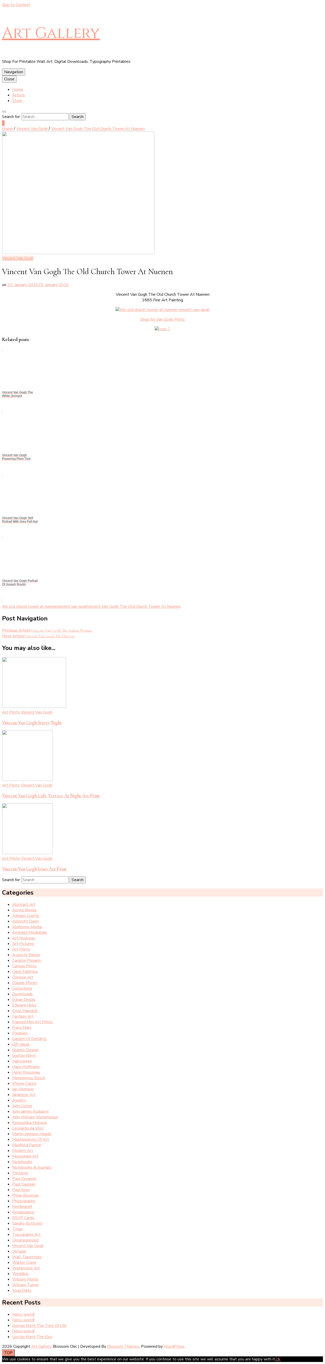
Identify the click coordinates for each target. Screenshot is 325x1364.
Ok (278, 1359)
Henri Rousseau (26, 1072)
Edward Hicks (24, 1005)
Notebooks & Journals (32, 1167)
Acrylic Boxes (24, 910)
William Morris (25, 1279)
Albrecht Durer (25, 921)
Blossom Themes (123, 1346)
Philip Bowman (25, 1195)
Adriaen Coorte (25, 915)
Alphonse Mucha (27, 927)
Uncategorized (25, 1240)
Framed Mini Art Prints (32, 1022)
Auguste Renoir (26, 955)
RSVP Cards (23, 1218)
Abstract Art (23, 904)
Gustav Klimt (24, 1055)
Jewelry (19, 1100)
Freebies (20, 1033)
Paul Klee (21, 1190)
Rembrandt (22, 1206)
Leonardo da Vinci (27, 1128)
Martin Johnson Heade (32, 1134)
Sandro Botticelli (27, 1223)
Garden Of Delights (29, 1039)
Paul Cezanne (24, 1178)
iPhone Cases (24, 1083)
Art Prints (11, 712)
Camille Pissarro (26, 960)
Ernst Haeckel (25, 1011)
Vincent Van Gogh (18, 258)
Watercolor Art (26, 1268)
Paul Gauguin (23, 1184)
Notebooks (22, 1162)
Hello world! (23, 1314)
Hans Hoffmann (26, 1067)
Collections (22, 988)
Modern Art (22, 1150)
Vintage (19, 1251)
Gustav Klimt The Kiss (32, 1337)
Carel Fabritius (25, 971)
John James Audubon (30, 1111)
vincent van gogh (72, 606)
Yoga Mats (21, 1290)
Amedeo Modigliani (29, 932)
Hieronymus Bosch (28, 1078)
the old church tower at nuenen (29, 606)
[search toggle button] (4, 111)
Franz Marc (21, 1027)
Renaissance (23, 1212)
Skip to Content (16, 5)
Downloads (22, 994)
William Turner (25, 1285)
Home (17, 89)
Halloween (22, 1061)
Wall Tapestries (27, 1257)
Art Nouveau (23, 938)
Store (17, 100)
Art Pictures (23, 943)
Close (9, 79)
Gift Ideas (20, 1044)
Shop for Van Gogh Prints (162, 319)
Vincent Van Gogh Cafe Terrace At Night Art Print (51, 795)
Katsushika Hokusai (29, 1122)
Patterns (20, 1173)
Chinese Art (22, 977)
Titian (17, 1229)
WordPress (174, 1346)
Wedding (20, 1274)
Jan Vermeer (23, 1089)
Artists (18, 95)
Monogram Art (25, 1156)
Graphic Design (25, 1050)
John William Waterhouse (35, 1117)
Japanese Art (24, 1095)
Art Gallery (51, 33)
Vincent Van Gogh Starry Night (32, 722)
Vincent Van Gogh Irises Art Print (34, 869)
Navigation (13, 72)
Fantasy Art (23, 1016)
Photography (23, 1201)
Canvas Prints (24, 966)
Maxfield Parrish (26, 1145)
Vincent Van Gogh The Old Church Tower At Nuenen (134, 606)
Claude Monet (25, 983)
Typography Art (26, 1234)
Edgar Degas (23, 999)
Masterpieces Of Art (30, 1139)
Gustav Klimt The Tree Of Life (39, 1325)
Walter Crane (24, 1262)
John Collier (22, 1106)
